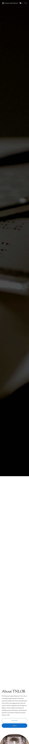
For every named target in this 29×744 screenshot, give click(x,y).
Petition (15, 725)
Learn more (14, 720)
